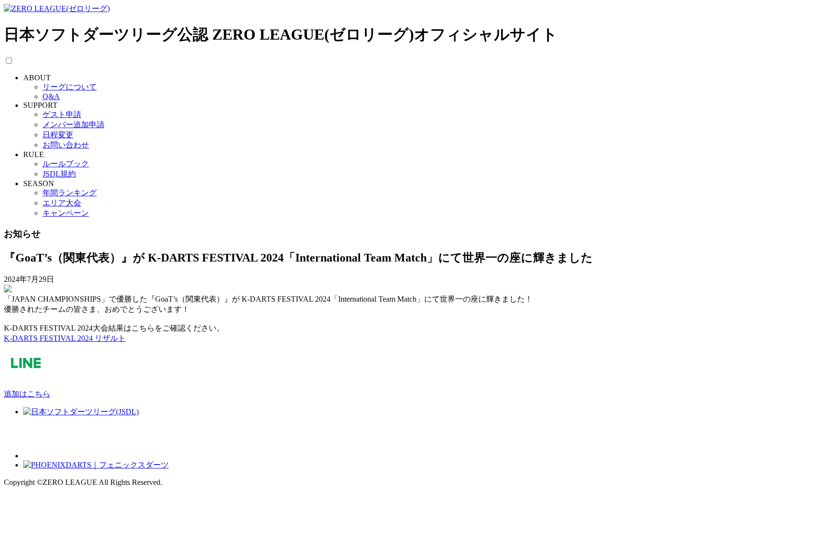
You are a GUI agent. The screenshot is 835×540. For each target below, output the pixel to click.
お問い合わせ (66, 145)
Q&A (51, 96)
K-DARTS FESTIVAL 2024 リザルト (65, 338)
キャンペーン (66, 213)
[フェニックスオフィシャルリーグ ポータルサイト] (93, 456)
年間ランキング (70, 193)
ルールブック (66, 164)
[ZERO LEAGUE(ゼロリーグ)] (57, 8)
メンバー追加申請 (73, 124)
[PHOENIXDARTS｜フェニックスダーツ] (96, 465)
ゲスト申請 (62, 114)
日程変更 (58, 135)
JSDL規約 (59, 174)
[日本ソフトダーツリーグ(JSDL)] (81, 412)
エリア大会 (62, 203)
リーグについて (70, 87)
